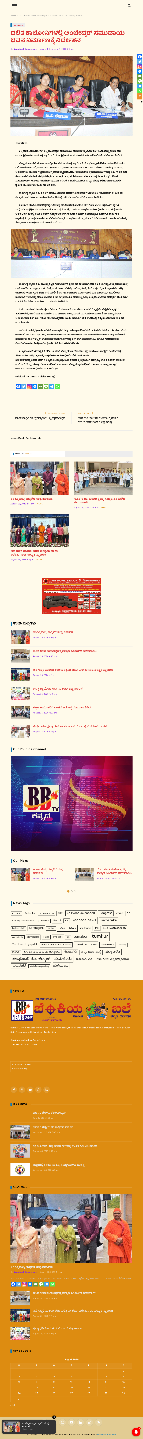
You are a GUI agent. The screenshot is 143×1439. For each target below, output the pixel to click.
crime (119, 913)
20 (71, 1388)
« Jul (12, 1405)
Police (46, 937)
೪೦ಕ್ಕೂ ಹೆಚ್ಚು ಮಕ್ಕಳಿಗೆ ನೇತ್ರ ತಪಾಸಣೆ (31, 499)
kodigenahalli (18, 928)
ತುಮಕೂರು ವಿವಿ (84, 959)
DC (128, 913)
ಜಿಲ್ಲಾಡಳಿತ (112, 952)
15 (106, 1382)
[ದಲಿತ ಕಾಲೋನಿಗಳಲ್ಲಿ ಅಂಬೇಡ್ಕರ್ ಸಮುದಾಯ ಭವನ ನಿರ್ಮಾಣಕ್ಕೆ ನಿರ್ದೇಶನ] (71, 96)
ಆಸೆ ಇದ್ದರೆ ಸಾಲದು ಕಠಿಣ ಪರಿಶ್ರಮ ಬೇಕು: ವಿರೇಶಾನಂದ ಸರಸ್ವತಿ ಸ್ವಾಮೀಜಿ (34, 553)
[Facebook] (18, 386)
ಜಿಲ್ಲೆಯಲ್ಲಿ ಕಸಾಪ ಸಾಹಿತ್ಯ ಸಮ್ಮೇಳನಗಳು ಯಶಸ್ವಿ (59, 1165)
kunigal (51, 928)
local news (67, 928)
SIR (68, 937)
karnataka (108, 920)
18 (37, 1388)
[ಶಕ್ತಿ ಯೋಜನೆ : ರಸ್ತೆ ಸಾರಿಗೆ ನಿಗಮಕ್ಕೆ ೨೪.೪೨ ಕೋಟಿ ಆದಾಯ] (20, 1151)
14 (89, 1382)
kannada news (84, 920)
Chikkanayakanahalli (81, 913)
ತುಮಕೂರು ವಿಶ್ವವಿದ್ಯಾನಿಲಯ (112, 959)
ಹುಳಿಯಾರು (60, 966)
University (122, 945)
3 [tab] (75, 891)
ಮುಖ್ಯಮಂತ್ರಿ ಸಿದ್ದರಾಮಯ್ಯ (39, 966)
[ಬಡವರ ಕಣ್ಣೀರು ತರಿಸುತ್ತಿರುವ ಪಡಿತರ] (20, 1132)
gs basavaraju (44, 921)
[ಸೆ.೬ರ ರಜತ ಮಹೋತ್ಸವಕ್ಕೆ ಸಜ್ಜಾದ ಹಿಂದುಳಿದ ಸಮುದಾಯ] (103, 478)
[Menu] (14, 6)
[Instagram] (29, 386)
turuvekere (107, 944)
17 (19, 1388)
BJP (60, 913)
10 (19, 1382)
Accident (16, 913)
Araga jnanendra (47, 913)
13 (71, 1382)
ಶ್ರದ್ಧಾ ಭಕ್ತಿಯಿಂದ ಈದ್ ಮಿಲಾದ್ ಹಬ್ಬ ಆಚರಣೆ (58, 689)
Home (13, 16)
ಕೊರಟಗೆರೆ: (70, 952)
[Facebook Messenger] (34, 386)
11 (36, 1382)
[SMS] (46, 386)
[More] (139, 95)
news (40, 504)
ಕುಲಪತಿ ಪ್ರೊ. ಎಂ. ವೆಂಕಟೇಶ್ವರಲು (42, 952)
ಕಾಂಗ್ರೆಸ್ (16, 952)
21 (89, 1388)
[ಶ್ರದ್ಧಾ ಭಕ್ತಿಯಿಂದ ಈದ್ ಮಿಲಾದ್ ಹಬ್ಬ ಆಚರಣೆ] (20, 693)
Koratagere (36, 928)
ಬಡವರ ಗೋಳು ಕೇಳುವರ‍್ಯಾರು (49, 1113)
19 (54, 1388)
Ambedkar (30, 913)
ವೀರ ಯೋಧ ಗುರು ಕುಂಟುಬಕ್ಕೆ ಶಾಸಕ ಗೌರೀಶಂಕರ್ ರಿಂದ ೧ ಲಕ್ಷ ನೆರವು (98, 420)
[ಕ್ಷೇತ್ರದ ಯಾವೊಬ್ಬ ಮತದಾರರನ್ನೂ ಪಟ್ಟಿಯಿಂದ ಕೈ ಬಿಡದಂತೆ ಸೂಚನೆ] (20, 731)
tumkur (100, 936)
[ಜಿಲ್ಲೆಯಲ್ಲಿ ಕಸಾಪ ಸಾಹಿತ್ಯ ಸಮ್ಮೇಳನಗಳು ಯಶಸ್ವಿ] (20, 1169)
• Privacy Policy (19, 1069)
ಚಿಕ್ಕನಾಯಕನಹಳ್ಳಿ (91, 952)
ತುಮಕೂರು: (63, 959)
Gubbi (57, 920)
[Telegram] (51, 386)
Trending (19, 25)
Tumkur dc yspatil (24, 944)
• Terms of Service (21, 1065)
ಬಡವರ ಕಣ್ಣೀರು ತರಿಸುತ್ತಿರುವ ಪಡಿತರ (53, 1127)
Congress (106, 913)
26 (54, 1393)
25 (36, 1393)
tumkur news (86, 945)
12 (54, 1382)
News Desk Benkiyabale (25, 49)
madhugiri (85, 928)
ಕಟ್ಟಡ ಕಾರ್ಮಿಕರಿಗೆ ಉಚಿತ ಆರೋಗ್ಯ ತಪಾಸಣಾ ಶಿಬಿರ (62, 708)
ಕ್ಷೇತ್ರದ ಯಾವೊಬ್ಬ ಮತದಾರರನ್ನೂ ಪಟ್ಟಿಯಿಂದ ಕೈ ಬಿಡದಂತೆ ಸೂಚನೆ (70, 727)
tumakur (81, 937)
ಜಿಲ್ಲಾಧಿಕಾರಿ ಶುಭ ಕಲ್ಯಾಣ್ (31, 959)
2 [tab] (71, 891)
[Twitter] (23, 386)
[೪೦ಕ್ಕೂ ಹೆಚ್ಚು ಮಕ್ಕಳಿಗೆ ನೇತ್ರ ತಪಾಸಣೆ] (39, 478)
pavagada (33, 937)
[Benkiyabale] (71, 6)
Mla (97, 928)
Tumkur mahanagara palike (56, 945)
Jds (66, 921)
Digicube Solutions (106, 1435)
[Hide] (141, 101)
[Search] (129, 6)
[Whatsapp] (57, 386)
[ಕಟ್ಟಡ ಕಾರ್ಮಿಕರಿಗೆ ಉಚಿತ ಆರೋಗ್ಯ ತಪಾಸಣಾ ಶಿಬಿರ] (20, 712)
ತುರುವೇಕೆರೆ (19, 966)
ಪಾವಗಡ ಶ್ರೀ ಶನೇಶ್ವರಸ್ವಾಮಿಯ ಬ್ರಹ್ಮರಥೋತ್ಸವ (39, 418)
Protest (58, 937)
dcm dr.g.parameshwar (23, 921)
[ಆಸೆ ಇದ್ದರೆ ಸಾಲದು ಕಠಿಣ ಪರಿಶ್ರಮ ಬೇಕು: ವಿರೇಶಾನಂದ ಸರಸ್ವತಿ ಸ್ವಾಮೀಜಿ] (39, 530)
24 (19, 1393)
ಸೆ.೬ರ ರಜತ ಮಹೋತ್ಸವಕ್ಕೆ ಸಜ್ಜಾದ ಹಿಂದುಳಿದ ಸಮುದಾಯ (99, 501)
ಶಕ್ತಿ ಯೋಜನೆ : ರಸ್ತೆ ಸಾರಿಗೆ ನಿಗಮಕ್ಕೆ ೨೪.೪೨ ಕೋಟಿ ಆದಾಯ (65, 1146)
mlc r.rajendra (17, 937)
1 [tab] (68, 891)
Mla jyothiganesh (114, 928)
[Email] (40, 386)
